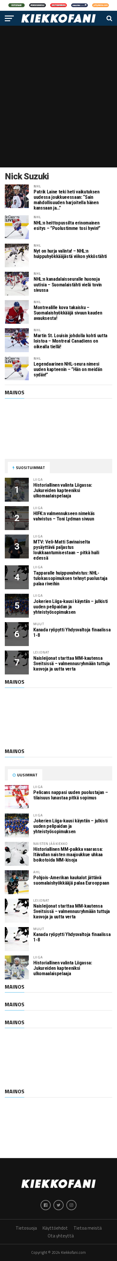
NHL (37, 186)
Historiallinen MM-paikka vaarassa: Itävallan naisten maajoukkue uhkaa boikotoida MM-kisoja (68, 854)
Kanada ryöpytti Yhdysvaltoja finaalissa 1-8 (71, 632)
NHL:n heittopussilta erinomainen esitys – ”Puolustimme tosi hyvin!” (67, 225)
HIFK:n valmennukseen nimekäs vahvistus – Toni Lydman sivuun (64, 516)
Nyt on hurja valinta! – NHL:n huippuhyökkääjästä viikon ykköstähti (70, 253)
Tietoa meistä (88, 1228)
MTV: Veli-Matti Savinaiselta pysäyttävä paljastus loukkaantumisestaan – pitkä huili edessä (66, 550)
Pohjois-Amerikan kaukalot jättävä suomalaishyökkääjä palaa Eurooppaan (71, 880)
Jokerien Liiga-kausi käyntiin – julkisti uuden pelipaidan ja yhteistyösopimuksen (70, 607)
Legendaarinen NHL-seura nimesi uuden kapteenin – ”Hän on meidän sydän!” (68, 369)
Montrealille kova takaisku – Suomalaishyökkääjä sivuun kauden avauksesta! (68, 313)
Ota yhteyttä (61, 1235)
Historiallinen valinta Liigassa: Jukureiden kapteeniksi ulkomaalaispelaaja (62, 490)
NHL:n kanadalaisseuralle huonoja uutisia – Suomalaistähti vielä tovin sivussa (68, 285)
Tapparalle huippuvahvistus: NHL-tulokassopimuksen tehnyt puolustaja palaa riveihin (70, 578)
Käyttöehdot (55, 1228)
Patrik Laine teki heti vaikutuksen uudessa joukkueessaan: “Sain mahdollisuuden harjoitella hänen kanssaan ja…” (67, 200)
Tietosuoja (26, 1228)
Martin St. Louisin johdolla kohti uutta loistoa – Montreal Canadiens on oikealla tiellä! (70, 341)
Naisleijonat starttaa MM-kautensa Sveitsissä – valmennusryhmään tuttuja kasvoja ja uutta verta (71, 663)
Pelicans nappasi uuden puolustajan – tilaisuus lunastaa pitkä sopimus (70, 795)
